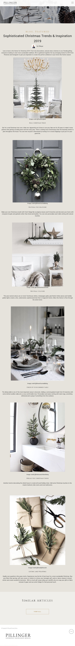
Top (71, 631)
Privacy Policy (14, 628)
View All (37, 611)
